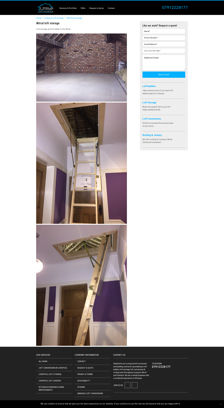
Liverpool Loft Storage (54, 18)
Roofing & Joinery (152, 135)
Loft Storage (149, 102)
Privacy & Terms (85, 374)
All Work (43, 361)
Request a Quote (96, 8)
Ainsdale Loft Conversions (90, 393)
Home (38, 18)
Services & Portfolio (68, 8)
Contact (111, 8)
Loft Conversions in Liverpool (53, 368)
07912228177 (161, 366)
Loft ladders (149, 86)
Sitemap (81, 387)
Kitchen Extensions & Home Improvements (51, 388)
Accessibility (83, 381)
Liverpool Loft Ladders (50, 381)
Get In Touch (163, 74)
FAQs (83, 8)
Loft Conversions (151, 118)
